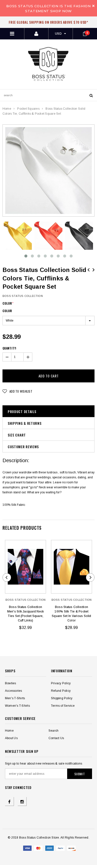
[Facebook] (9, 801)
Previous (89, 269)
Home (6, 108)
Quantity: (9, 348)
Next (94, 269)
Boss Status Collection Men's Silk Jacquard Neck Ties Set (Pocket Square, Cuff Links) (25, 613)
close (93, 6)
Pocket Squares (28, 108)
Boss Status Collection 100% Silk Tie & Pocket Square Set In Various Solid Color (71, 613)
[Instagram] (22, 801)
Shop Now (61, 11)
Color (8, 303)
